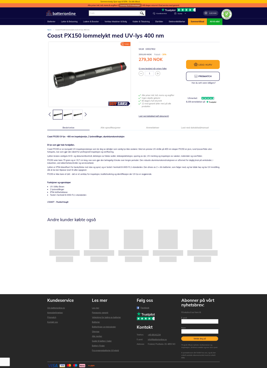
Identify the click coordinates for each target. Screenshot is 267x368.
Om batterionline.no (56, 308)
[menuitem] (51, 21)
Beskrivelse (68, 127)
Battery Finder (98, 345)
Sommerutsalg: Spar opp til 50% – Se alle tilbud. (120, 1)
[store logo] (61, 13)
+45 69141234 (154, 335)
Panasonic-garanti (100, 312)
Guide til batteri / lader (102, 341)
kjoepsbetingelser (55, 312)
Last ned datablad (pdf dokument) (154, 116)
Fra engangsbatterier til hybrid (105, 350)
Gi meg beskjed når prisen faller (153, 68)
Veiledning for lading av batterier (106, 317)
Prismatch (51, 317)
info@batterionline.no (157, 339)
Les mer (95, 308)
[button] (185, 13)
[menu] (133, 21)
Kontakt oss (52, 322)
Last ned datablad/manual (195, 127)
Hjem (49, 30)
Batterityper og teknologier (104, 327)
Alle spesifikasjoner (111, 127)
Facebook (145, 308)
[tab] (68, 127)
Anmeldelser (152, 127)
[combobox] (117, 13)
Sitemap (95, 331)
